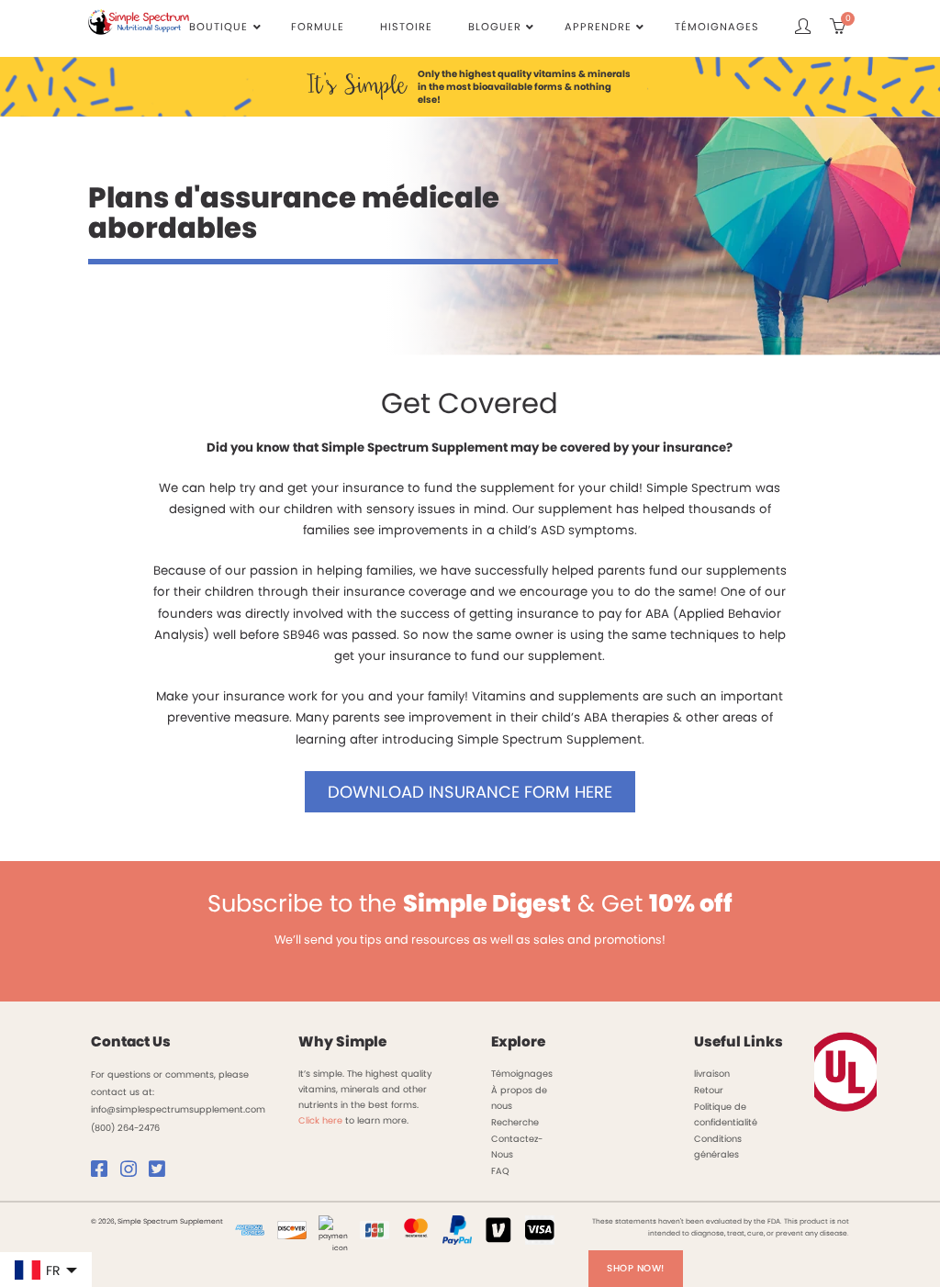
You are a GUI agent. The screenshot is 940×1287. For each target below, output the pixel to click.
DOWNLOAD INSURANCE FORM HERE (470, 791)
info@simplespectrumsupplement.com (178, 1109)
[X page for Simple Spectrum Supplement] (161, 1173)
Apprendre (598, 27)
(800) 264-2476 (125, 1128)
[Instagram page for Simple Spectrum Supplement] (133, 1173)
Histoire (406, 27)
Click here (320, 1120)
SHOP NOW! (636, 1268)
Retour (708, 1090)
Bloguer (494, 27)
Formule (317, 27)
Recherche (515, 1122)
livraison (712, 1074)
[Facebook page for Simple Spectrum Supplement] (104, 1173)
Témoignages (717, 27)
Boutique (218, 27)
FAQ (500, 1171)
